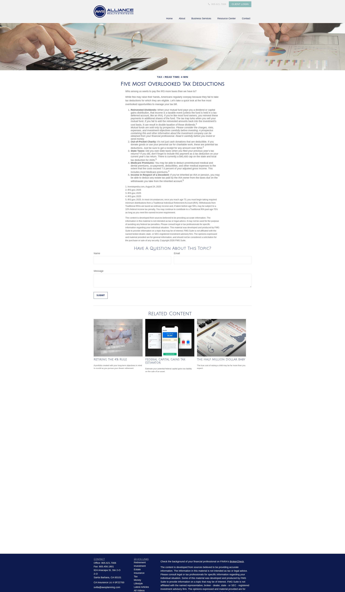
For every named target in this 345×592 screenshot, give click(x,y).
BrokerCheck (237, 561)
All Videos (139, 590)
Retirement (140, 562)
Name (97, 253)
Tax (136, 576)
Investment (140, 566)
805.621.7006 (218, 4)
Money (137, 580)
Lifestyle (138, 583)
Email (177, 253)
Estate (137, 569)
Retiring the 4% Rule (110, 359)
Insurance (139, 573)
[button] (169, 18)
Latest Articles (141, 587)
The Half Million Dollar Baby (221, 359)
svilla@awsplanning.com (107, 587)
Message (99, 271)
